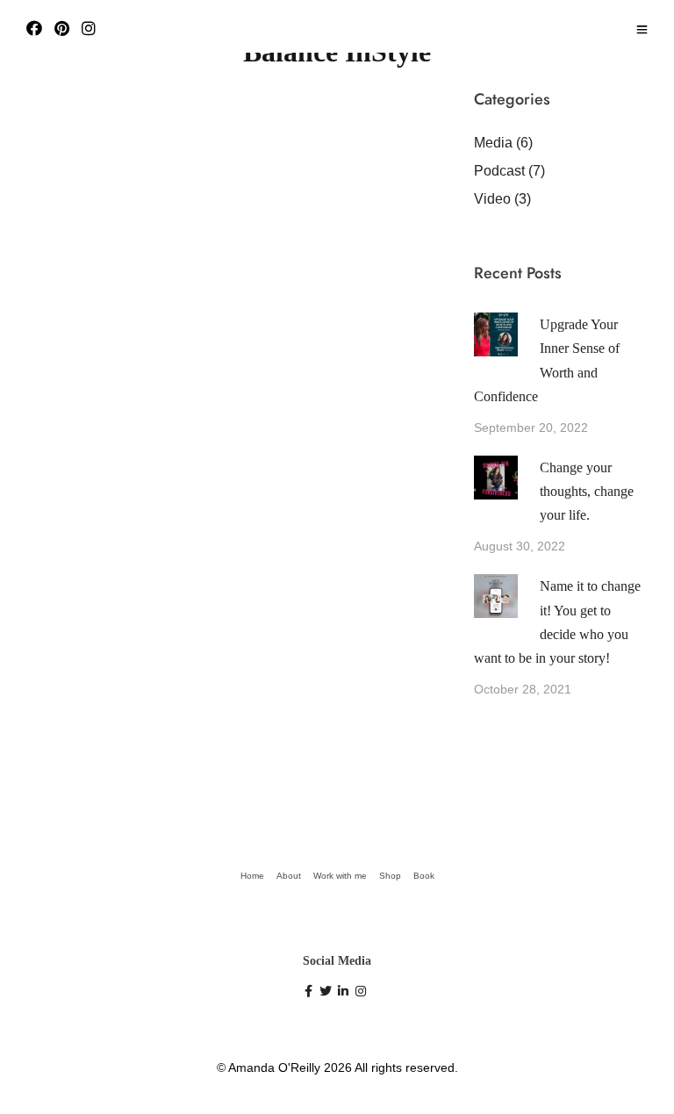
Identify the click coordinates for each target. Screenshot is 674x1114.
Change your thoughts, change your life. (587, 491)
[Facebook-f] (311, 994)
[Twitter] (328, 994)
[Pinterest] (61, 29)
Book (423, 875)
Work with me (340, 875)
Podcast (499, 170)
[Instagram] (89, 29)
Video (492, 198)
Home (252, 875)
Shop (390, 875)
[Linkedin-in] (346, 994)
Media (493, 142)
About (288, 875)
